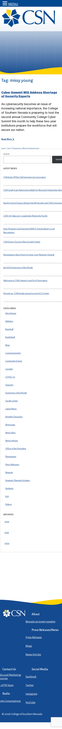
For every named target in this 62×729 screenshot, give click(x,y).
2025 (7, 532)
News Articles (33, 654)
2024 (7, 543)
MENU (13, 4)
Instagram (31, 694)
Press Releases (34, 637)
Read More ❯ (7, 139)
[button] (5, 3)
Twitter (30, 685)
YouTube (30, 702)
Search (6, 154)
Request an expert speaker (40, 621)
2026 (7, 521)
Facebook (31, 676)
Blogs (29, 646)
